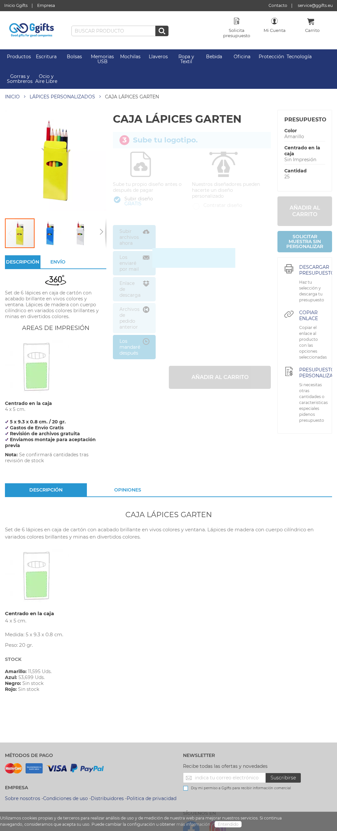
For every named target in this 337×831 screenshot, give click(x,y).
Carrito (312, 30)
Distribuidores (107, 798)
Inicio (12, 97)
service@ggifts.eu (315, 5)
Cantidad (295, 171)
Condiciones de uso (65, 798)
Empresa (46, 5)
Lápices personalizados (62, 97)
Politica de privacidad (151, 798)
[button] (50, 233)
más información (193, 824)
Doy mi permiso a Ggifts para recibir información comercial (241, 788)
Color (290, 131)
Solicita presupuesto (236, 33)
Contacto (278, 5)
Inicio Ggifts (16, 5)
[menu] (168, 69)
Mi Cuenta (275, 30)
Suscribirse (283, 778)
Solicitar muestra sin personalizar (304, 241)
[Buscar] (161, 31)
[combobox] (119, 31)
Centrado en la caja (302, 151)
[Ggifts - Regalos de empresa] (31, 30)
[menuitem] (19, 56)
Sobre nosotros (22, 798)
